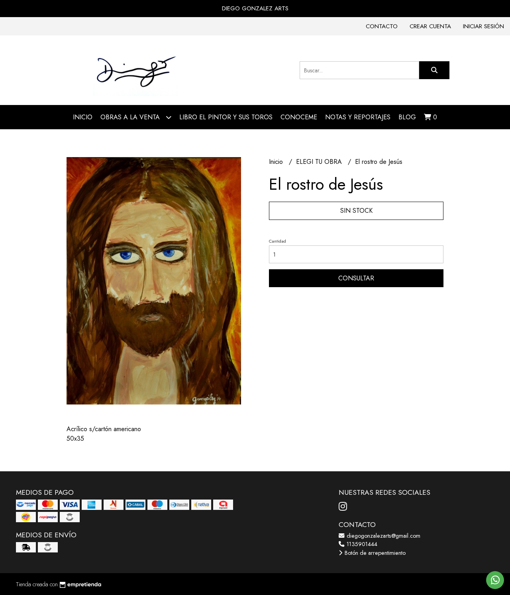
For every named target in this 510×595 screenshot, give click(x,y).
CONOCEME (298, 117)
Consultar (356, 278)
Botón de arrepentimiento (374, 553)
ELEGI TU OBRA (320, 161)
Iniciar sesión (483, 26)
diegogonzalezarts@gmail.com (382, 536)
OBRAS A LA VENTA (131, 117)
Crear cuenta (430, 26)
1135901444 (361, 544)
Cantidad (277, 241)
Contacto (382, 26)
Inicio (82, 117)
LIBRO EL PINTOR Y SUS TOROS (226, 117)
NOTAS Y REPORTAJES (357, 117)
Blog (407, 117)
